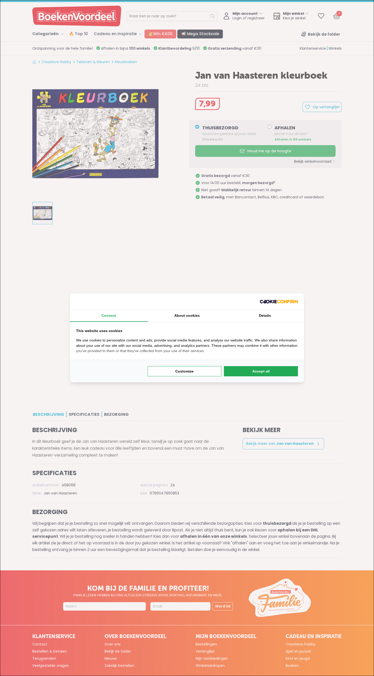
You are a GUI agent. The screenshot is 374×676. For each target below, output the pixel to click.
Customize (184, 371)
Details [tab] (265, 315)
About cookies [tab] (187, 315)
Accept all (261, 371)
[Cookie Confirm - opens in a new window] (279, 301)
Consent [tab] (109, 315)
